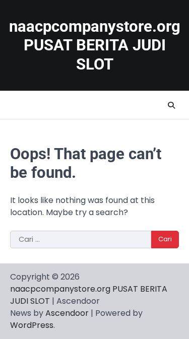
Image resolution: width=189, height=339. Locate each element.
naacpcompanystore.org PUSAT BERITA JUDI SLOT (94, 45)
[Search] (171, 105)
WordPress (31, 325)
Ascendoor (67, 313)
